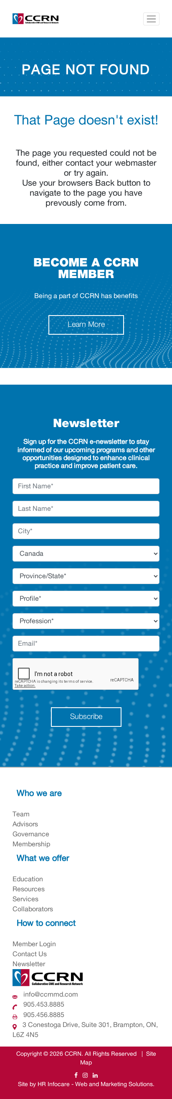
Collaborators (33, 909)
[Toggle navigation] (151, 18)
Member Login (34, 944)
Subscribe (86, 717)
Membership (31, 844)
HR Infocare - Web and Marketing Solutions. (96, 1084)
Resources (29, 889)
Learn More (86, 324)
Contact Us (30, 954)
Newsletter (29, 964)
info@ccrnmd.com (50, 994)
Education (28, 879)
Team (21, 814)
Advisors (25, 824)
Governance (31, 834)
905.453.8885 (43, 1004)
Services (25, 899)
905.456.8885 (43, 1015)
